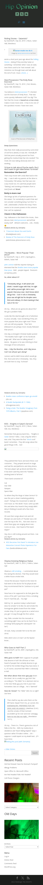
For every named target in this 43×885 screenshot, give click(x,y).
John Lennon (9, 265)
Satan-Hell (8, 87)
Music (29, 41)
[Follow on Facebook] (17, 14)
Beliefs (6, 259)
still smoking (16, 571)
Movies (33, 84)
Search (34, 753)
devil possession (21, 92)
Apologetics (30, 257)
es (9, 62)
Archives (7, 844)
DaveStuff (10, 41)
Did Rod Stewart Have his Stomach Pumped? (21, 764)
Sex (9, 429)
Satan (6, 437)
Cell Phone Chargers (11, 778)
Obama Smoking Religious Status (18, 561)
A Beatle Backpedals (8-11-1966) (18, 402)
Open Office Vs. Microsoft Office (16, 771)
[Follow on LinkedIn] (26, 14)
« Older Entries (9, 749)
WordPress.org (9, 867)
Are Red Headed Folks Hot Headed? (17, 774)
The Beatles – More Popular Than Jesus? (19, 254)
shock (29, 439)
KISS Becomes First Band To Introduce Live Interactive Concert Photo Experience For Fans (22, 545)
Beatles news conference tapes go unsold (21, 396)
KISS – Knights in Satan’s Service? (18, 424)
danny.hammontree (24, 53)
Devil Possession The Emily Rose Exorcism (18, 81)
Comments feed (10, 863)
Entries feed (8, 860)
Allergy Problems (10, 767)
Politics (30, 563)
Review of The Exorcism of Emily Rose (20, 237)
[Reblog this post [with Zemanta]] (17, 742)
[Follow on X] (22, 14)
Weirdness (12, 43)
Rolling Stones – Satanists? (15, 38)
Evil (28, 84)
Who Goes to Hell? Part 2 (15, 647)
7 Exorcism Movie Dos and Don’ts (18, 231)
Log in (6, 856)
